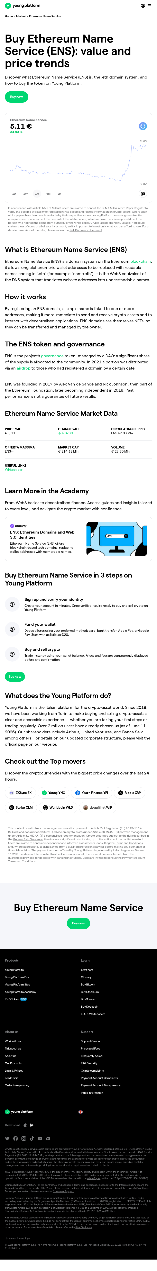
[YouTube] (40, 1138)
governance (52, 356)
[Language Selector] (143, 5)
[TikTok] (31, 1138)
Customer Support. (63, 1191)
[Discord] (48, 1138)
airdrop (23, 368)
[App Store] (25, 1125)
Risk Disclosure (83, 1227)
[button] (14, 194)
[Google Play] (32, 1125)
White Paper (93, 1178)
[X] (7, 1138)
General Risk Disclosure (28, 839)
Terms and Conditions (129, 843)
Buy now (16, 97)
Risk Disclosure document (86, 230)
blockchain (140, 261)
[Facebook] (15, 1138)
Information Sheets (129, 1184)
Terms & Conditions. (16, 1188)
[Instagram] (23, 1138)
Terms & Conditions (137, 1188)
